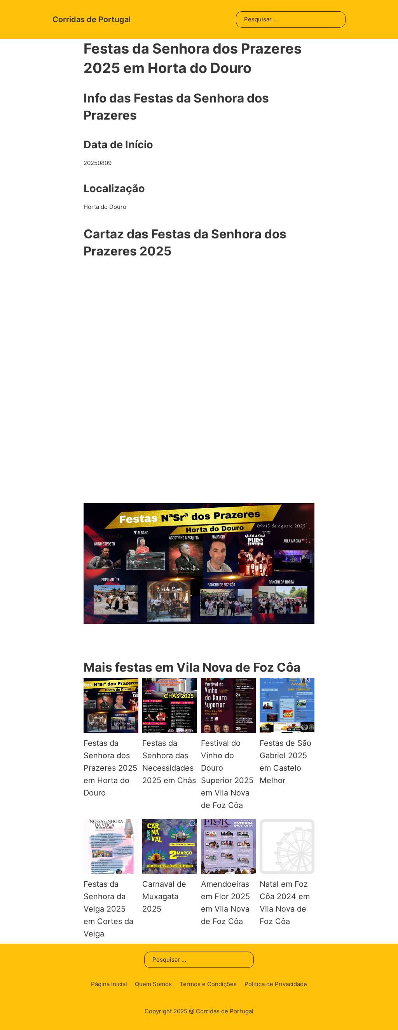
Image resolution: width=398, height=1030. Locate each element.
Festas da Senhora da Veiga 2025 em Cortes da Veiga (108, 908)
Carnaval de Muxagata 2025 (164, 896)
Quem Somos (153, 984)
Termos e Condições (208, 984)
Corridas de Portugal (91, 19)
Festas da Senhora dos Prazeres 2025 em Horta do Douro (110, 767)
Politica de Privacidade (275, 984)
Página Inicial (109, 984)
